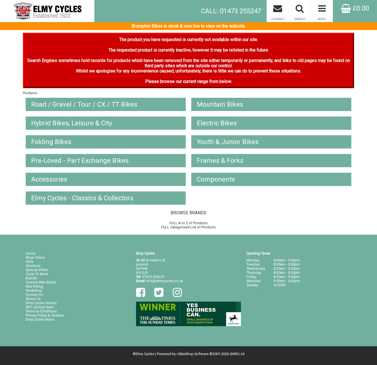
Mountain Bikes (220, 104)
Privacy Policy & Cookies (45, 315)
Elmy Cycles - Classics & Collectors (82, 198)
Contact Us (34, 295)
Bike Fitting (34, 286)
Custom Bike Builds (41, 282)
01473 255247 (153, 277)
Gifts (29, 261)
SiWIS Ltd (237, 354)
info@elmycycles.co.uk (164, 281)
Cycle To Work (37, 274)
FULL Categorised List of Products (188, 227)
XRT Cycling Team (40, 307)
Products (30, 93)
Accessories (49, 179)
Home (30, 253)
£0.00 (360, 8)
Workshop (34, 290)
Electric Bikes (217, 123)
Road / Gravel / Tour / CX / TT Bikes (84, 104)
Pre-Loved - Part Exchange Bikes (80, 160)
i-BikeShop (185, 354)
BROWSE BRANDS (188, 212)
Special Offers (37, 270)
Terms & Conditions (41, 311)
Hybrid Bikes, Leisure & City (71, 123)
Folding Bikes (51, 142)
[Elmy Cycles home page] (47, 11)
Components (216, 179)
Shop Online (35, 257)
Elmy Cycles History (41, 303)
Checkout (33, 266)
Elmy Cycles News (40, 319)
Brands (31, 278)
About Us (33, 299)
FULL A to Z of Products (188, 223)
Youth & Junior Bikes (228, 142)
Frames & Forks (220, 160)
